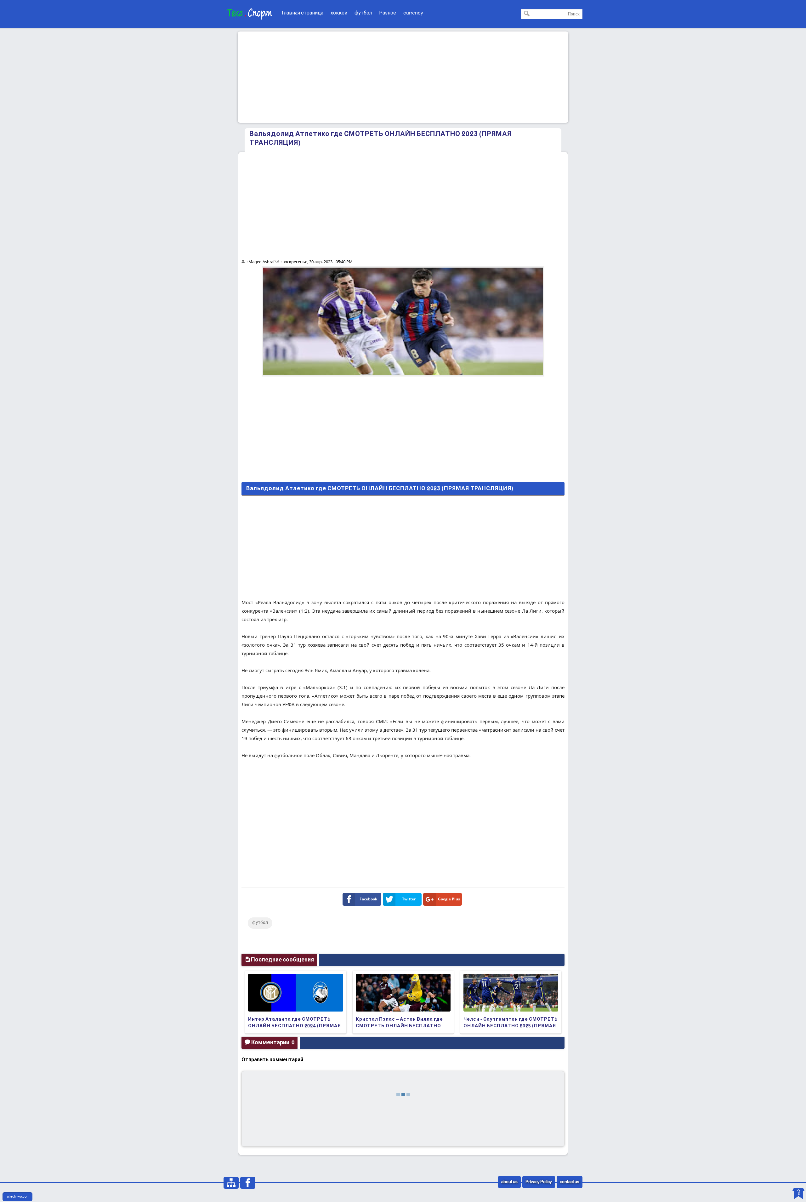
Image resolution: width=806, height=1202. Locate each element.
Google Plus (449, 899)
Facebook (368, 899)
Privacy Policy (538, 1182)
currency (413, 13)
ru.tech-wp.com (17, 1197)
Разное (387, 13)
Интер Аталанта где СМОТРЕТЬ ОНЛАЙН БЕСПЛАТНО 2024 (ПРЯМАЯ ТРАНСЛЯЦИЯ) (294, 1026)
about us (509, 1182)
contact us (569, 1182)
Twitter (409, 899)
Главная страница (302, 13)
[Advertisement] (403, 77)
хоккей (339, 13)
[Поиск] (527, 14)
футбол (363, 13)
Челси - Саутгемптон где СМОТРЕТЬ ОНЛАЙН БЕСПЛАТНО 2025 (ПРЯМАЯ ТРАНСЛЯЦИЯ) (510, 1026)
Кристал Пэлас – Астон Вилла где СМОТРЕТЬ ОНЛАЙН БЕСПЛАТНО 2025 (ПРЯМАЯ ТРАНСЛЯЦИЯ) (399, 1026)
